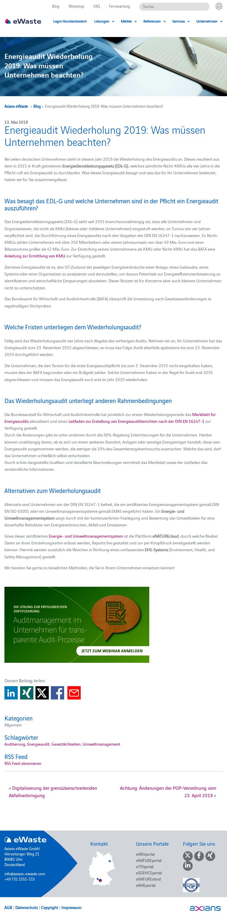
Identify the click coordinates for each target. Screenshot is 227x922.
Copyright (49, 907)
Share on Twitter (42, 692)
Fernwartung (119, 6)
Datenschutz (26, 907)
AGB (8, 907)
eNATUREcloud (148, 878)
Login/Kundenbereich (70, 20)
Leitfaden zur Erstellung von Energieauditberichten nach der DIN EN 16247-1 (137, 421)
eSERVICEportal (149, 872)
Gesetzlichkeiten (66, 744)
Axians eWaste (16, 106)
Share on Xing (26, 692)
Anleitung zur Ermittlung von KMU (34, 256)
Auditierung (14, 744)
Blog (55, 6)
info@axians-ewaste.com (24, 873)
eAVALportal (145, 885)
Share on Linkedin (11, 692)
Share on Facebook (57, 692)
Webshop (76, 6)
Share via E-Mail (74, 692)
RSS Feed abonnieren (22, 763)
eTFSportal (144, 866)
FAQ (96, 6)
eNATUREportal (148, 860)
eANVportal (145, 854)
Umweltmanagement (101, 744)
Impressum (71, 907)
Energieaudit (38, 744)
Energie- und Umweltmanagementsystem (86, 536)
